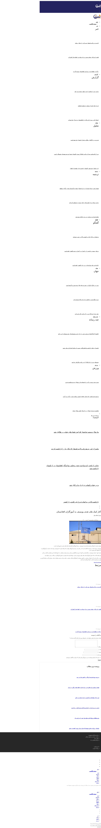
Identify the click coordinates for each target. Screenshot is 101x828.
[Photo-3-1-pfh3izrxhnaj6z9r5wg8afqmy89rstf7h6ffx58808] (91, 248)
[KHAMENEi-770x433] (91, 345)
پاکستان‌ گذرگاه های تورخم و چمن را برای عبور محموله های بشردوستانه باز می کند (78, 334)
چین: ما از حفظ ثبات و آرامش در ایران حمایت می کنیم (87, 697)
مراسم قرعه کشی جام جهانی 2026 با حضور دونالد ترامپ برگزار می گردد (81, 396)
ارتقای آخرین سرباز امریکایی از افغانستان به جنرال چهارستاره (83, 120)
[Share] (98, 825)
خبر (97, 26)
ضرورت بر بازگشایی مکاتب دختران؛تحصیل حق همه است (85, 140)
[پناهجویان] (91, 165)
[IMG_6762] (91, 185)
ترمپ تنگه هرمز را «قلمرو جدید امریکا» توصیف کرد (86, 299)
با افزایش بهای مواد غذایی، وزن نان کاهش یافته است (85, 265)
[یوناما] (85, 543)
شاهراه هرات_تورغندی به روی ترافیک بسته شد (87, 217)
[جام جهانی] (91, 393)
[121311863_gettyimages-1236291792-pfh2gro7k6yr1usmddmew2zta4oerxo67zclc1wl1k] (91, 234)
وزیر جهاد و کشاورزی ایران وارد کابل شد (84, 485)
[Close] (100, 825)
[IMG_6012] (91, 199)
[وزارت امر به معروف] (91, 444)
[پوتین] (91, 282)
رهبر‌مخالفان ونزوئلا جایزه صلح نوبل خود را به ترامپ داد (87, 718)
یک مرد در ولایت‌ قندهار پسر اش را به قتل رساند (87, 43)
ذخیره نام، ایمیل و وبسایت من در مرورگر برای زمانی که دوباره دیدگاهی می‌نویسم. (83, 657)
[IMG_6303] (96, 715)
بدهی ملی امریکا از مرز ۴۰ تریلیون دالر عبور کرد (87, 314)
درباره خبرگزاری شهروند (94, 735)
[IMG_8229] (91, 481)
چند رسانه (95, 316)
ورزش (96, 365)
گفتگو (96, 219)
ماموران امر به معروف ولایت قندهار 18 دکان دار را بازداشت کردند (75, 449)
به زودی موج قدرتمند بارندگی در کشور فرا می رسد (88, 677)
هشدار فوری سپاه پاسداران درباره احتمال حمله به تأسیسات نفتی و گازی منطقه (79, 188)
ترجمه (96, 171)
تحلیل (96, 123)
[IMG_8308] (91, 379)
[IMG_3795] (91, 214)
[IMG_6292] (96, 695)
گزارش (96, 74)
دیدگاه (99, 647)
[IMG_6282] (96, 674)
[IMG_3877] (91, 151)
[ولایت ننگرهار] (91, 359)
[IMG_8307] (91, 68)
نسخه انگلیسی (92, 24)
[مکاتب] (91, 137)
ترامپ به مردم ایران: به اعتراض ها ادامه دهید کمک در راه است (85, 708)
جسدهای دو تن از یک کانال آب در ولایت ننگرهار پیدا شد (85, 362)
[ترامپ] (91, 296)
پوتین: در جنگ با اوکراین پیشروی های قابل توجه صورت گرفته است (82, 285)
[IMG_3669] (91, 117)
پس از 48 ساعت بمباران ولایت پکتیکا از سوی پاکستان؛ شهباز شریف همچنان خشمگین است (76, 154)
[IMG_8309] (91, 54)
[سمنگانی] (91, 497)
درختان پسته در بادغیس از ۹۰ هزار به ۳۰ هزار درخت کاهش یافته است (81, 251)
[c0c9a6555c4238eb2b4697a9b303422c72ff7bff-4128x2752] (96, 725)
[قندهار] (91, 40)
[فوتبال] (91, 408)
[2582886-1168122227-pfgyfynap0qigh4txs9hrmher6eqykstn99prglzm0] (91, 262)
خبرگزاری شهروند (93, 520)
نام (100, 649)
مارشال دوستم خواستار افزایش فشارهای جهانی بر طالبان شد (76, 432)
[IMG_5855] (91, 331)
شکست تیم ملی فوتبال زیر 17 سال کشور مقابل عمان (85, 410)
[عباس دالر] (91, 461)
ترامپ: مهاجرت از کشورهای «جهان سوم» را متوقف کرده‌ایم (84, 202)
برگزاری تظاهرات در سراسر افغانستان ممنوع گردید (86, 71)
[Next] (98, 827)
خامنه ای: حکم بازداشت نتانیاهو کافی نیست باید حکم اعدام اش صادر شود (81, 348)
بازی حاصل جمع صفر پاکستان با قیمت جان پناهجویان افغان (84, 168)
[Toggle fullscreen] (95, 825)
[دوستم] (91, 428)
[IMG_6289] (96, 684)
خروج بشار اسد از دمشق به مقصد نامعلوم (88, 105)
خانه (97, 22)
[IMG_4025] (91, 88)
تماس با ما (96, 738)
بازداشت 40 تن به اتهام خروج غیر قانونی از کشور (81, 502)
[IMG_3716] (91, 103)
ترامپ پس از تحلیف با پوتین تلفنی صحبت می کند (87, 91)
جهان (97, 268)
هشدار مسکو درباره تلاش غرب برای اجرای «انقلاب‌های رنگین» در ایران (83, 687)
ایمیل (99, 652)
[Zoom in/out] (92, 825)
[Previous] (100, 827)
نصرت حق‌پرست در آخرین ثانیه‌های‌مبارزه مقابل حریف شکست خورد (82, 382)
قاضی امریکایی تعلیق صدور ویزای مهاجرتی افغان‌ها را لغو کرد (83, 57)
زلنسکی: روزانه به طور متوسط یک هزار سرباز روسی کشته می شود (84, 728)
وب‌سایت (99, 654)
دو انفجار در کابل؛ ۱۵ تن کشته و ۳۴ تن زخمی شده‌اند (86, 237)
